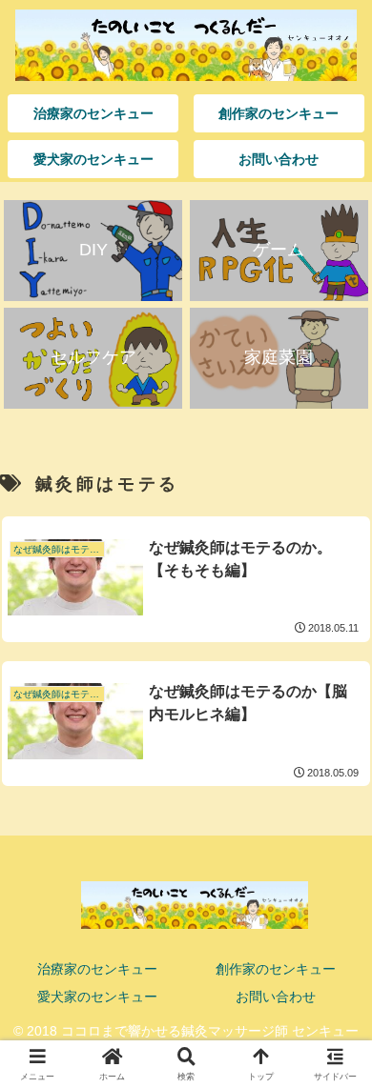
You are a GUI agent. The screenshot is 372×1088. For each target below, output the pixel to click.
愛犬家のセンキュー (97, 996)
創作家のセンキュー (276, 969)
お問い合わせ (276, 996)
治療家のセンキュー (97, 969)
